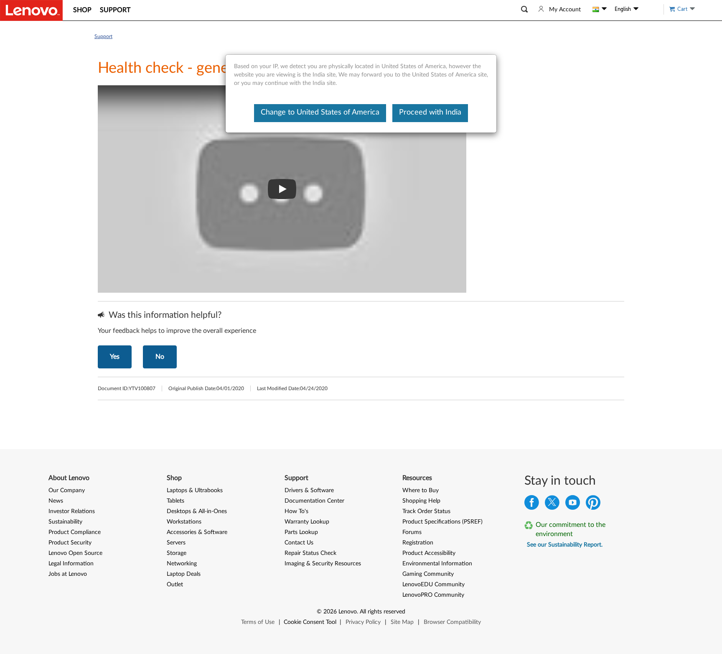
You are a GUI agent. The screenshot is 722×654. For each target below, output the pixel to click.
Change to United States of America (320, 112)
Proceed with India (430, 112)
